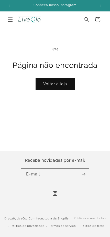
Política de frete (92, 226)
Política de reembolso (90, 218)
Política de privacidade (27, 226)
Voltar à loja (55, 84)
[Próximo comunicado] (100, 5)
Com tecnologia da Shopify (49, 218)
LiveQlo (22, 218)
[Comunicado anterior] (9, 5)
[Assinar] (83, 174)
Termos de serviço (62, 226)
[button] (10, 19)
